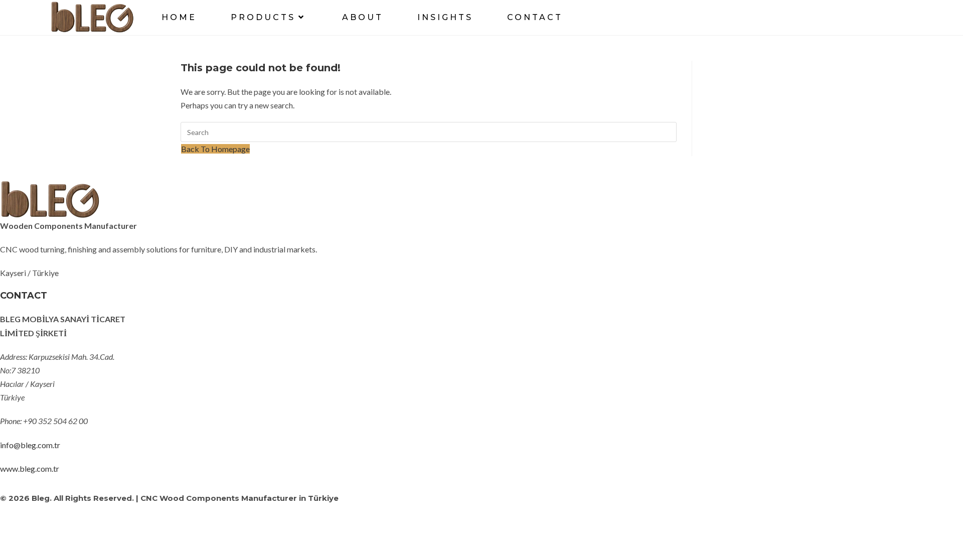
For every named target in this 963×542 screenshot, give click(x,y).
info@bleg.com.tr (30, 445)
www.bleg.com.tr (29, 468)
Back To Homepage (215, 149)
